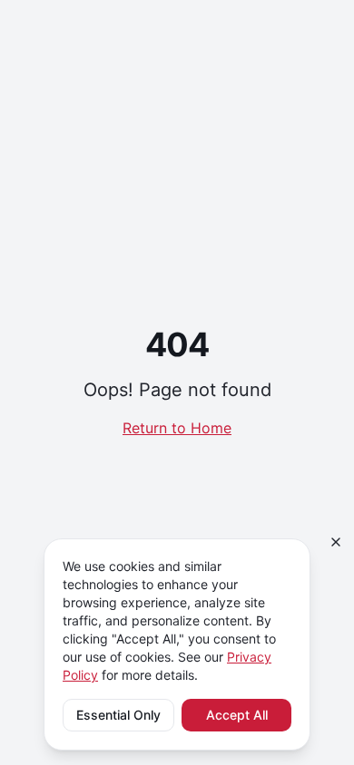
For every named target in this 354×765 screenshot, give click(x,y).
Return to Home (177, 428)
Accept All (237, 714)
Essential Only (118, 714)
